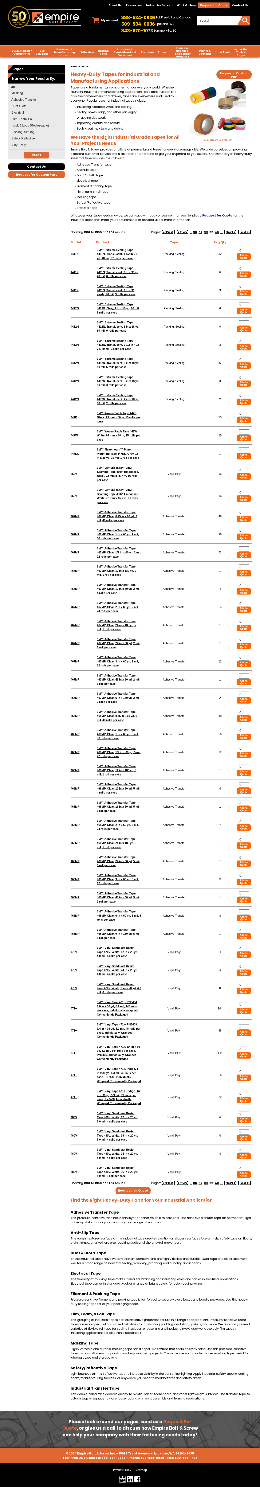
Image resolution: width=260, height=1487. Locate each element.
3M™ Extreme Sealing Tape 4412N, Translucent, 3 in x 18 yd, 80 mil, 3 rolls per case (118, 381)
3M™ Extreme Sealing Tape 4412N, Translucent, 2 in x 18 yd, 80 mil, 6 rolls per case (118, 363)
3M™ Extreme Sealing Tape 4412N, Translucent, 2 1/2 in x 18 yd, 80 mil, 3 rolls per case (118, 344)
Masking (17, 93)
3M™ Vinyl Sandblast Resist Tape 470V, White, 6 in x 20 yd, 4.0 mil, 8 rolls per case (119, 988)
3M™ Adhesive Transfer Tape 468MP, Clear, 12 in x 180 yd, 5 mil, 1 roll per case (116, 770)
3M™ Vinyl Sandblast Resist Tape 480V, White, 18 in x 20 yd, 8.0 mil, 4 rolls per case (117, 1135)
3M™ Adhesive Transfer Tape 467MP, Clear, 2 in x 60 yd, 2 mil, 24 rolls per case (118, 607)
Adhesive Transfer (23, 99)
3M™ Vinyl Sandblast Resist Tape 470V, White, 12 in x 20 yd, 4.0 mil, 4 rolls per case (117, 952)
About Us (115, 5)
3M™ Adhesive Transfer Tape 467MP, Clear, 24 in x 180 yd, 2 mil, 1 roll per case (116, 625)
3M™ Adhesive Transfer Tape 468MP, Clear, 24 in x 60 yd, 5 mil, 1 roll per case (118, 861)
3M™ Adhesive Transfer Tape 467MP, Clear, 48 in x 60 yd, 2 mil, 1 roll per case (118, 679)
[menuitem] (36, 93)
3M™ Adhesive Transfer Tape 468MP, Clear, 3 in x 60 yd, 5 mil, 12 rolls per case (118, 879)
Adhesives (88, 52)
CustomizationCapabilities (22, 52)
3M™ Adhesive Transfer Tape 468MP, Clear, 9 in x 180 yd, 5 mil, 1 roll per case (118, 933)
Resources (134, 5)
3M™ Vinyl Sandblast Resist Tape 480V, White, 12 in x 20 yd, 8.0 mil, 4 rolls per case (117, 1117)
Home (74, 66)
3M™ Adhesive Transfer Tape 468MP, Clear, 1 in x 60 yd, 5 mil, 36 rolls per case (118, 734)
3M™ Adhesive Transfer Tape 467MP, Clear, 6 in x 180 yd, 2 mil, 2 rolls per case (118, 697)
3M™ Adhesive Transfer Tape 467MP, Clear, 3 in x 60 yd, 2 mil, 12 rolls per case (118, 661)
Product (102, 242)
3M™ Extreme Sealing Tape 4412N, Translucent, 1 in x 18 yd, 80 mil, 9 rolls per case (118, 326)
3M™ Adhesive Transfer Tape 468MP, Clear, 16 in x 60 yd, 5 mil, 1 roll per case (118, 806)
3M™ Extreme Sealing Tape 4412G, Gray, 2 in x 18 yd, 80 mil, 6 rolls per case (118, 308)
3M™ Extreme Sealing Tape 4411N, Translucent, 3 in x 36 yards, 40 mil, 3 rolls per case (116, 290)
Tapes (162, 52)
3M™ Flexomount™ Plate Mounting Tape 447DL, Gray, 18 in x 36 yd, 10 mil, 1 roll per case (118, 453)
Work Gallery (186, 5)
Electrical (17, 112)
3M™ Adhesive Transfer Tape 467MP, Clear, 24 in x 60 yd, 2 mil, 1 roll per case (118, 643)
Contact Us (240, 5)
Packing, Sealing (22, 132)
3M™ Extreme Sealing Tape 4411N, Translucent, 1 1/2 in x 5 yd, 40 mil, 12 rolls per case (117, 254)
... (191, 232)
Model (76, 242)
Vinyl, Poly (18, 144)
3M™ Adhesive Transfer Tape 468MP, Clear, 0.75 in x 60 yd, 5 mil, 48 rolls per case (117, 716)
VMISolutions (42, 52)
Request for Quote (214, 5)
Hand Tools (222, 52)
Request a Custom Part (234, 75)
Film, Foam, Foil (22, 119)
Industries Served (159, 5)
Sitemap (141, 1470)
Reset (36, 155)
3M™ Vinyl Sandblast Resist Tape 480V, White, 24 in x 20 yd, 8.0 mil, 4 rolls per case (117, 1153)
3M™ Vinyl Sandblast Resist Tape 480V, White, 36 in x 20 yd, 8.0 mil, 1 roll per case (117, 1171)
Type (174, 242)
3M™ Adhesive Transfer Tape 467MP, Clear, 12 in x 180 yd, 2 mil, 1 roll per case (116, 570)
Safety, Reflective (23, 138)
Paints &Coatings (205, 52)
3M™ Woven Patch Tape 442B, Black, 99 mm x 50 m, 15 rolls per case (118, 417)
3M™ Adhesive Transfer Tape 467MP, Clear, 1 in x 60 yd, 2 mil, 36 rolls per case (118, 534)
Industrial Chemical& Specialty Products (183, 52)
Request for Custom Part (36, 174)
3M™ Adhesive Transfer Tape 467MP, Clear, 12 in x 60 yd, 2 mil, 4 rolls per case (118, 589)
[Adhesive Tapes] (217, 109)
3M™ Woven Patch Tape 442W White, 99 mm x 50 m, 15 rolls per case (118, 435)
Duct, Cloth (18, 106)
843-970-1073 (137, 31)
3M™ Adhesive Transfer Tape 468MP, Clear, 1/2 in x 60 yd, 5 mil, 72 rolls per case (119, 752)
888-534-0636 (138, 17)
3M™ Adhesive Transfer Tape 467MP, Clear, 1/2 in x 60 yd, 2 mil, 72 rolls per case (119, 552)
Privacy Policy (122, 1470)
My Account (109, 20)
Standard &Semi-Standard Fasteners (125, 52)
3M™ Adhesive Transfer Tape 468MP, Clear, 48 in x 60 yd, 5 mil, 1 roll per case (118, 897)
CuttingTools (103, 52)
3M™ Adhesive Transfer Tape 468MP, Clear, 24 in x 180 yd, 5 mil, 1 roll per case (116, 843)
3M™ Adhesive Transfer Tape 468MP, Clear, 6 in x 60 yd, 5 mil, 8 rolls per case (119, 915)
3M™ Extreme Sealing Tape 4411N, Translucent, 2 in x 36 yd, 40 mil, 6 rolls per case (118, 272)
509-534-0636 (138, 24)
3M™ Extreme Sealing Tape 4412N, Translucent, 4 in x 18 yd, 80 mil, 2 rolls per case (118, 399)
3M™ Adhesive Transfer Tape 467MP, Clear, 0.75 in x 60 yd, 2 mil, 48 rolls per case (117, 516)
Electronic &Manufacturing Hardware (64, 52)
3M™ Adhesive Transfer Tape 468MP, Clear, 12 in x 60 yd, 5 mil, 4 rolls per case (118, 788)
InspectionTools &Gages (241, 52)
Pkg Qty (220, 242)
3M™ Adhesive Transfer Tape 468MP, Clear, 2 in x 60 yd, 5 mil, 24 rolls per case (118, 824)
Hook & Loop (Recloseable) (30, 125)
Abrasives (147, 52)
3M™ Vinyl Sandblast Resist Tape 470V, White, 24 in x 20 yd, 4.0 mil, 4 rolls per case (117, 970)
